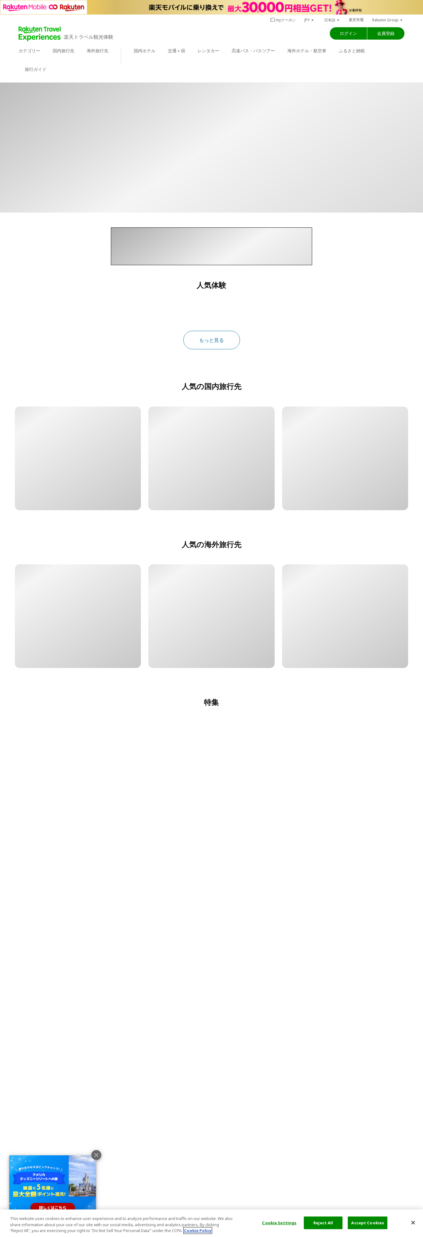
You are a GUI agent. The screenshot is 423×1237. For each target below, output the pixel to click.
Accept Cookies (367, 1222)
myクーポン (286, 20)
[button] (309, 20)
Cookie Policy (198, 1230)
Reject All (323, 1222)
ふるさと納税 (352, 51)
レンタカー (208, 51)
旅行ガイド (35, 69)
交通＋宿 (176, 51)
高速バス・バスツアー (253, 51)
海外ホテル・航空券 (306, 51)
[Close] (413, 1222)
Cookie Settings (279, 1222)
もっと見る (211, 340)
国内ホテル (144, 51)
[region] (211, 1223)
